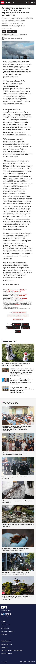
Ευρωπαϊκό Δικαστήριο (14, 316)
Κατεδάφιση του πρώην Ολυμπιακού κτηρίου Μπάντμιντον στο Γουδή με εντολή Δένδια (15, 573)
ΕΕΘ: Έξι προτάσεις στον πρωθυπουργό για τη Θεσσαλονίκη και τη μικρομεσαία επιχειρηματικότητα (22, 389)
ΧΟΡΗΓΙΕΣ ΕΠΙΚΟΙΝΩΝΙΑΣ (7, 631)
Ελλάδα (22, 290)
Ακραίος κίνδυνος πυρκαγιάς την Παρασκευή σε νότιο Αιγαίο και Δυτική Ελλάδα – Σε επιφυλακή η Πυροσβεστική (18, 598)
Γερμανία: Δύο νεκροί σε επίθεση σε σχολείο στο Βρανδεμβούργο (16, 477)
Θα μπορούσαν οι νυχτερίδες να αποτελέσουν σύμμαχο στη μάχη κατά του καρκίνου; (15, 549)
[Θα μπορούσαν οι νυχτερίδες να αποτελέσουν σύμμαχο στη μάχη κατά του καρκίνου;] (18, 538)
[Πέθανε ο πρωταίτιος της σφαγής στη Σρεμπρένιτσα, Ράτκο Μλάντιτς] (18, 490)
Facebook (22, 295)
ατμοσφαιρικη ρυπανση (19, 312)
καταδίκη (25, 316)
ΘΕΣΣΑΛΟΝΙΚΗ (12, 32)
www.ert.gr (4, 662)
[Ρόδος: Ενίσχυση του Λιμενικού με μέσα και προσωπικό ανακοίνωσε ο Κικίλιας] (18, 442)
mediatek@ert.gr (5, 610)
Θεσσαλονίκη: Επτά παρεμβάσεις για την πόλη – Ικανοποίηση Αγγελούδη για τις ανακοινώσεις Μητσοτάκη (21, 381)
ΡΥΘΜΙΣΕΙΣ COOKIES (6, 653)
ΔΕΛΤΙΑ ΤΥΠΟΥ (5, 628)
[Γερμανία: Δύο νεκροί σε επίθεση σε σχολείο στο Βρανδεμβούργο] (18, 466)
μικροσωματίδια (18, 319)
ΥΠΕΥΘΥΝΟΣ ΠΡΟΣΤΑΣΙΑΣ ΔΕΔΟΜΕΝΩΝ (12, 650)
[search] (26, 2)
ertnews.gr (17, 304)
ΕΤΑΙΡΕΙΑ (3, 622)
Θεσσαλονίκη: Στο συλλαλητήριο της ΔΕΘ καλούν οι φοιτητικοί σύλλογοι (16, 364)
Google (25, 294)
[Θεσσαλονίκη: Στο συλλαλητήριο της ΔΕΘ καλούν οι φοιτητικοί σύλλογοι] (18, 353)
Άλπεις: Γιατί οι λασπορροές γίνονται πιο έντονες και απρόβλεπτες (18, 525)
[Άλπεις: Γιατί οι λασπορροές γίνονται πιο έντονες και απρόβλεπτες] (18, 514)
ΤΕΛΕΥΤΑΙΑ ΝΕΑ (11, 403)
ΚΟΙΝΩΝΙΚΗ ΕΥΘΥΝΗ (6, 644)
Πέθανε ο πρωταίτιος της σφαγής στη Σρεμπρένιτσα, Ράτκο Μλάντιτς (18, 501)
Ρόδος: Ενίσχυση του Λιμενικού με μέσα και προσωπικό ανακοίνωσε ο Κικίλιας (15, 453)
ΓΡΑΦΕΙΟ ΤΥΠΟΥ (5, 625)
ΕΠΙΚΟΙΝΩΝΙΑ (4, 647)
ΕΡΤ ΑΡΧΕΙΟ (4, 634)
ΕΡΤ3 (4, 32)
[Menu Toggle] (13, 2)
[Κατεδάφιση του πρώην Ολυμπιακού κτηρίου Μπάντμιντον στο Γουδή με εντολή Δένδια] (18, 562)
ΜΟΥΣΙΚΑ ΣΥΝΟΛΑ (6, 641)
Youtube (24, 298)
